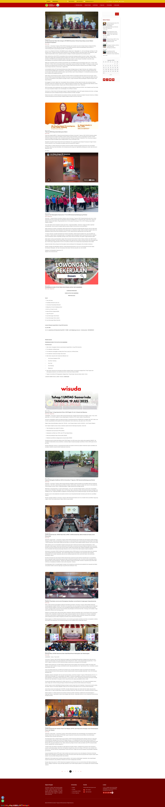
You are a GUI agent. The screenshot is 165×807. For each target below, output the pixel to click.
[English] (7, 805)
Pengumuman (49, 216)
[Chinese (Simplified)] (5, 805)
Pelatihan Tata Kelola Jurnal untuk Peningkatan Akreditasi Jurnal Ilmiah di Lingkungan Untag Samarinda (70, 601)
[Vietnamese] (28, 805)
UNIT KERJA (95, 5)
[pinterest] (113, 79)
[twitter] (104, 79)
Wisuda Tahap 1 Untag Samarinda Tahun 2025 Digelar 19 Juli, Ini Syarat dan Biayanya (66, 412)
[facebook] (107, 79)
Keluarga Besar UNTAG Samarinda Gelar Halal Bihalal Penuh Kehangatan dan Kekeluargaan (67, 653)
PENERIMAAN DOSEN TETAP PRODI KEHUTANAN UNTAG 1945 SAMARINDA (63, 287)
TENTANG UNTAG (78, 5)
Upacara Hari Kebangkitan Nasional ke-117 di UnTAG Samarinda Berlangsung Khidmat (66, 214)
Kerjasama (116, 5)
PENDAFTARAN (88, 5)
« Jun (110, 74)
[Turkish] (25, 805)
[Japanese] (15, 805)
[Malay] (18, 805)
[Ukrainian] (27, 805)
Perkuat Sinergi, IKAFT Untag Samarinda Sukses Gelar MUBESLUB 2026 (113, 40)
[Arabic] (3, 805)
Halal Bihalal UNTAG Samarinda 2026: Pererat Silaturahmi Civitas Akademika (113, 52)
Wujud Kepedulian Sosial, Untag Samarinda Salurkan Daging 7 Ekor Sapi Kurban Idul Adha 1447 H (110, 33)
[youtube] (110, 79)
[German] (8, 805)
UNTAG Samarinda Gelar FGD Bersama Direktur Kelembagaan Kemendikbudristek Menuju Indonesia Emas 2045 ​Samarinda (111, 25)
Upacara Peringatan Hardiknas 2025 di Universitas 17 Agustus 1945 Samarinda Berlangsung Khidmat (70, 480)
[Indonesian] (12, 805)
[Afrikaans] (2, 805)
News (48, 44)
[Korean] (17, 805)
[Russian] (22, 805)
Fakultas (102, 5)
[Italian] (13, 805)
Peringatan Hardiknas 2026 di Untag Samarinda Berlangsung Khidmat (113, 46)
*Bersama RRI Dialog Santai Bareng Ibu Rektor (56, 131)
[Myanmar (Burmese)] (20, 805)
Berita (46, 44)
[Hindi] (10, 805)
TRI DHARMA (109, 5)
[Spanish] (23, 805)
